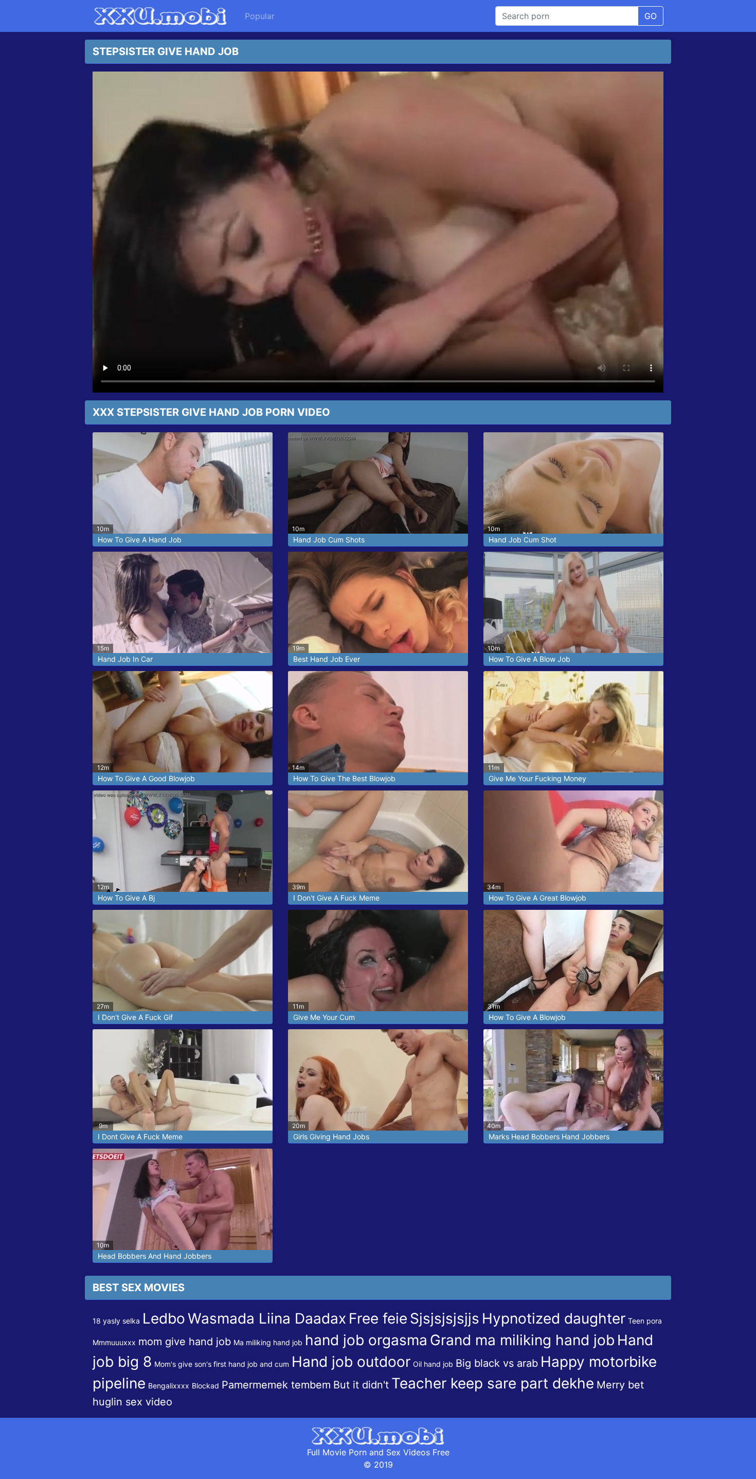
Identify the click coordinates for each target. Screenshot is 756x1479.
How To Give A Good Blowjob (146, 778)
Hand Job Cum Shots (329, 539)
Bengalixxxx (168, 1385)
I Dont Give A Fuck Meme (140, 1136)
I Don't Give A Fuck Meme (336, 897)
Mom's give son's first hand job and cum (221, 1364)
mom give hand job (184, 1341)
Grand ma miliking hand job (522, 1340)
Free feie (378, 1318)
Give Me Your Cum (324, 1017)
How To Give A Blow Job (529, 659)
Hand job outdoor (351, 1361)
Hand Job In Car (125, 659)
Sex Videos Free (417, 1452)
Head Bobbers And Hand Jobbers (154, 1256)
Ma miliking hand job (267, 1342)
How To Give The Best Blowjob (344, 778)
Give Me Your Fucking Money (537, 778)
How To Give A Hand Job (140, 539)
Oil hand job (433, 1364)
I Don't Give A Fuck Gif (135, 1017)
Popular (260, 16)
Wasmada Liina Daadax (267, 1318)
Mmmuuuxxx (114, 1342)
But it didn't (361, 1385)
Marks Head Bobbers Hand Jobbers (549, 1136)
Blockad (205, 1385)
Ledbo (163, 1318)
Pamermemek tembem (276, 1385)
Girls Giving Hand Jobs (331, 1136)
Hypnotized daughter (553, 1318)
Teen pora (645, 1320)
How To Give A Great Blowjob (537, 897)
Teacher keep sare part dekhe (492, 1383)
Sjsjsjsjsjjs (444, 1318)
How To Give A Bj (126, 897)
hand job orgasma (366, 1340)
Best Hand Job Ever (326, 659)
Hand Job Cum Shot (522, 539)
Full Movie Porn (337, 1452)
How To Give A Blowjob (527, 1017)
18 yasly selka (116, 1320)
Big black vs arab (497, 1363)
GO (650, 16)
